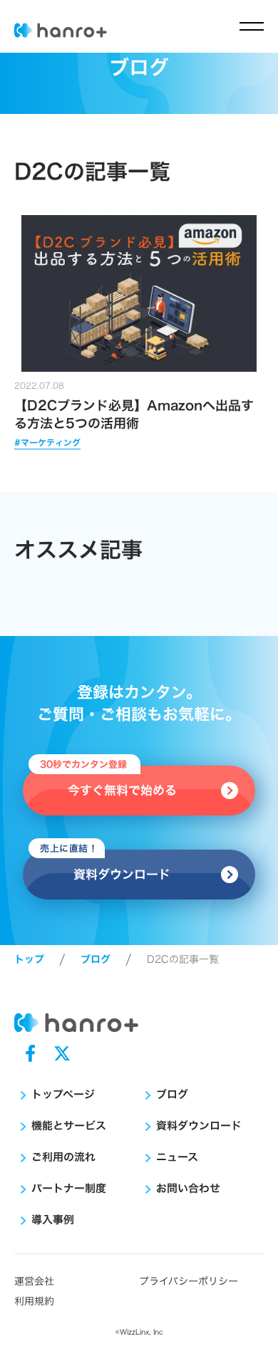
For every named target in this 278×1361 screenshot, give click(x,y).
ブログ (95, 959)
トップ (29, 959)
